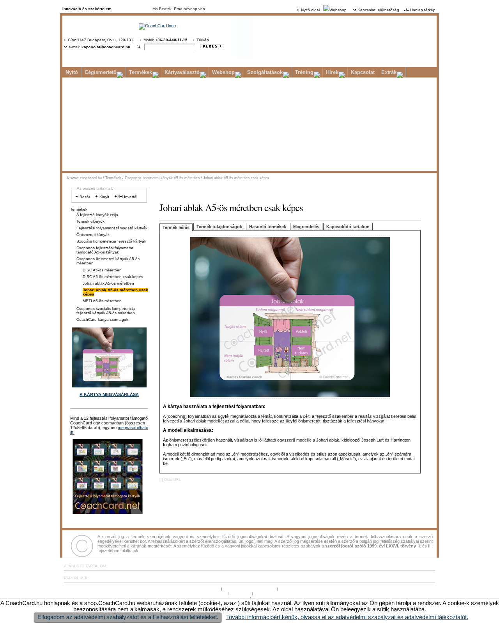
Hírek (332, 72)
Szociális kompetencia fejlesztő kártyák (111, 241)
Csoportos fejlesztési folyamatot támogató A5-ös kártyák (104, 250)
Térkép (202, 40)
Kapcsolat (363, 72)
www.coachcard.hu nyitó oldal (250, 588)
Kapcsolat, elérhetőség (378, 10)
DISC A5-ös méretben (102, 270)
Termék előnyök (90, 221)
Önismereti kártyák (93, 234)
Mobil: (165, 40)
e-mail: (99, 47)
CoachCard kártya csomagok (102, 319)
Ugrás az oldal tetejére (200, 588)
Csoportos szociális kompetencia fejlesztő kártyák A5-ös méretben (105, 310)
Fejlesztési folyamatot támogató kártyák (111, 228)
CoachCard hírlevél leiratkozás (278, 598)
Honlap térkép (422, 10)
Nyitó (71, 72)
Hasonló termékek (267, 226)
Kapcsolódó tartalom (348, 226)
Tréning (304, 72)
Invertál (130, 197)
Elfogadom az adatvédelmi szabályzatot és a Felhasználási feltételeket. (127, 617)
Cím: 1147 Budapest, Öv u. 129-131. (101, 40)
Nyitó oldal (310, 10)
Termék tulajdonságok (219, 226)
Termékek (140, 72)
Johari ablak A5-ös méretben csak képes (236, 178)
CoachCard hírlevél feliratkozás (221, 598)
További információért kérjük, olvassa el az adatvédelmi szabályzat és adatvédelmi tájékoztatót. (347, 617)
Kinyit (103, 197)
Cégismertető (101, 72)
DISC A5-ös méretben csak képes (113, 277)
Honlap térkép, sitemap (299, 588)
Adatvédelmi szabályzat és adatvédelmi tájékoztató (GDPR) (307, 593)
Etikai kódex (240, 593)
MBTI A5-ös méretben (102, 301)
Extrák (388, 72)
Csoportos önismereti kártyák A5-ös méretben (162, 178)
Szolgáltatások (265, 72)
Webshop (338, 10)
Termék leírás (176, 227)
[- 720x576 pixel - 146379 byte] (290, 398)
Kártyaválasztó (182, 72)
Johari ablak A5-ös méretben (108, 283)
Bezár (84, 197)
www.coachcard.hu (86, 178)
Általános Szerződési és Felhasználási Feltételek (182, 593)
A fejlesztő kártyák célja (97, 215)
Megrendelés (306, 226)
